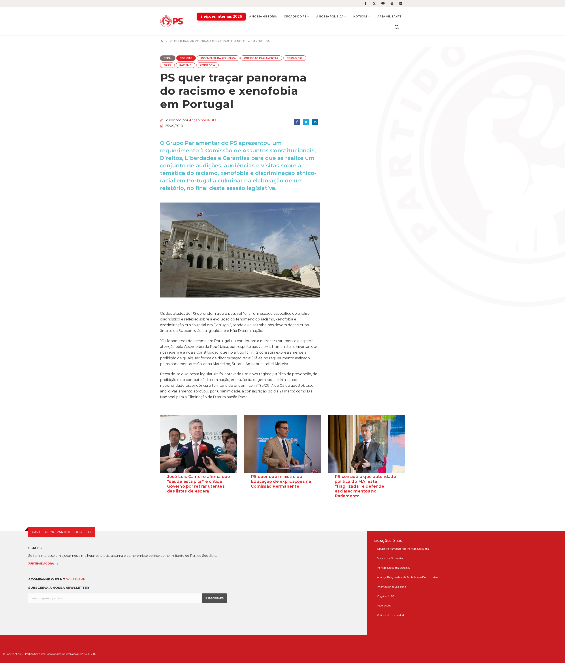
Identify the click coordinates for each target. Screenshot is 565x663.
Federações (384, 605)
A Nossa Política (329, 16)
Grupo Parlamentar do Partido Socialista (403, 548)
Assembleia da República (218, 58)
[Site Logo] (172, 21)
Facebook (297, 122)
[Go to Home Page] (162, 41)
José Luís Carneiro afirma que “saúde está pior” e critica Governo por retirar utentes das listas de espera (198, 484)
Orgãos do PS (385, 596)
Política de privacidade (391, 615)
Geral (168, 58)
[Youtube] (383, 3)
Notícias (360, 16)
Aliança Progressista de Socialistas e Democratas (407, 577)
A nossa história (263, 16)
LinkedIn (315, 122)
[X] (374, 3)
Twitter (306, 122)
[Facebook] (365, 3)
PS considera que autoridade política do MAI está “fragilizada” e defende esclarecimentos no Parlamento (365, 486)
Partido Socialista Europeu (394, 567)
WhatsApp (75, 579)
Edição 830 (295, 58)
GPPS (167, 65)
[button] (396, 27)
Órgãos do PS (295, 16)
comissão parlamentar (261, 58)
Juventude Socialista (390, 558)
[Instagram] (392, 3)
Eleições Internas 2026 (221, 16)
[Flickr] (401, 3)
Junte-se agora (41, 563)
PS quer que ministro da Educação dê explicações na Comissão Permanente (281, 481)
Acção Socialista (203, 120)
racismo (185, 65)
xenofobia (207, 65)
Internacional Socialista (391, 586)
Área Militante (389, 16)
